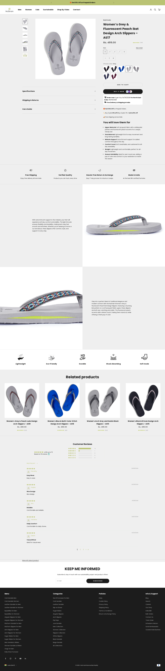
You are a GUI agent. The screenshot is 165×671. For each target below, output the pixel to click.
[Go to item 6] (25, 55)
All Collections (57, 646)
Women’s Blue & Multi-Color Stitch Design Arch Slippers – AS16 (62, 422)
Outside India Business (153, 630)
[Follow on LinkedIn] (25, 659)
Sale (37, 10)
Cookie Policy (103, 601)
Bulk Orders (149, 614)
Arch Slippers (57, 617)
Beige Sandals (57, 642)
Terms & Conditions (105, 611)
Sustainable (48, 10)
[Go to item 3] (25, 35)
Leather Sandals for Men (13, 604)
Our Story (149, 607)
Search (148, 601)
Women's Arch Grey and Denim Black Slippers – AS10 (103, 422)
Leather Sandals (58, 604)
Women (28, 10)
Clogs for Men (9, 649)
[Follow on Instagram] (10, 659)
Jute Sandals (57, 623)
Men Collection (58, 627)
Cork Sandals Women (12, 601)
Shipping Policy (104, 607)
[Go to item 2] (25, 28)
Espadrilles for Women (12, 614)
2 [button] (80, 549)
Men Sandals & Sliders (12, 642)
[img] (31, 469)
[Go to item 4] (25, 42)
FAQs (100, 598)
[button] (72, 448)
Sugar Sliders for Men (12, 636)
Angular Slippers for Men (13, 617)
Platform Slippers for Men (13, 627)
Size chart (139, 48)
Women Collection (59, 630)
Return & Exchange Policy (107, 614)
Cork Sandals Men (10, 598)
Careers (148, 604)
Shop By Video (63, 10)
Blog (147, 598)
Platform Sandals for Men (13, 623)
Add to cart (123, 85)
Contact (76, 10)
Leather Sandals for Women (14, 607)
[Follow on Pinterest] (15, 659)
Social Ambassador (152, 627)
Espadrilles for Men (11, 611)
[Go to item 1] (25, 21)
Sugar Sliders (57, 611)
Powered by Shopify (92, 665)
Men (19, 10)
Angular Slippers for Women (14, 620)
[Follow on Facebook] (5, 659)
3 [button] (83, 549)
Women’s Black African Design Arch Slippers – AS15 (143, 422)
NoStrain (107, 20)
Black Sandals (57, 639)
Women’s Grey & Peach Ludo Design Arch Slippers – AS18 (21, 422)
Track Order (150, 620)
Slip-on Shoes (57, 607)
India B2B (148, 611)
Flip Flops (56, 620)
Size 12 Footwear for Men (61, 598)
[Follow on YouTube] (20, 659)
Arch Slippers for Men (12, 630)
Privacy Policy (103, 604)
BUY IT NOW (119, 91)
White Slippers (57, 636)
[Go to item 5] (25, 49)
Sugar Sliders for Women (13, 639)
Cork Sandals (57, 601)
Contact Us (149, 617)
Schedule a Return (152, 623)
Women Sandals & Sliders (13, 646)
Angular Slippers (58, 614)
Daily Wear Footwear (11, 652)
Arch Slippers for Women (13, 633)
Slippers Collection (59, 633)
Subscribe (98, 581)
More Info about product (30, 560)
